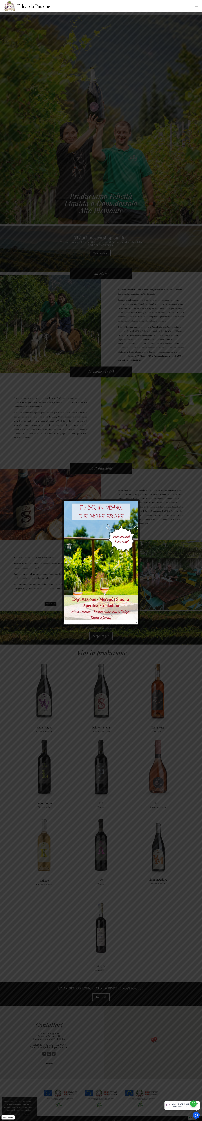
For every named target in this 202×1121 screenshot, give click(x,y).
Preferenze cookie (8, 1117)
